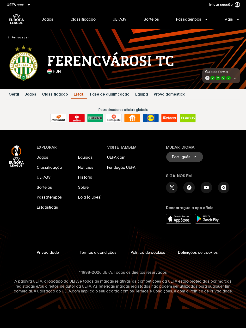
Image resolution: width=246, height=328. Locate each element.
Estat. (79, 94)
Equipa (141, 94)
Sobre (83, 187)
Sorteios (44, 187)
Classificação (55, 94)
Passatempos (49, 197)
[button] (191, 19)
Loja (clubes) (90, 197)
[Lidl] (151, 118)
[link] (47, 19)
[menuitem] (50, 19)
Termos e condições (98, 252)
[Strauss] (77, 118)
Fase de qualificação (109, 94)
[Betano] (169, 118)
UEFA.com (116, 157)
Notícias (85, 167)
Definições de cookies (198, 252)
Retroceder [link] (20, 37)
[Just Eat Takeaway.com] (132, 118)
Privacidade (48, 252)
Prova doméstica (169, 94)
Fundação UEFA (121, 167)
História (85, 177)
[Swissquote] (114, 118)
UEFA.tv (43, 177)
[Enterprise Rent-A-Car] (95, 118)
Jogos (30, 94)
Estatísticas (47, 207)
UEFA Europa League (16, 19)
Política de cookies (148, 252)
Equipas (85, 157)
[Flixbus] (188, 118)
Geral (14, 94)
